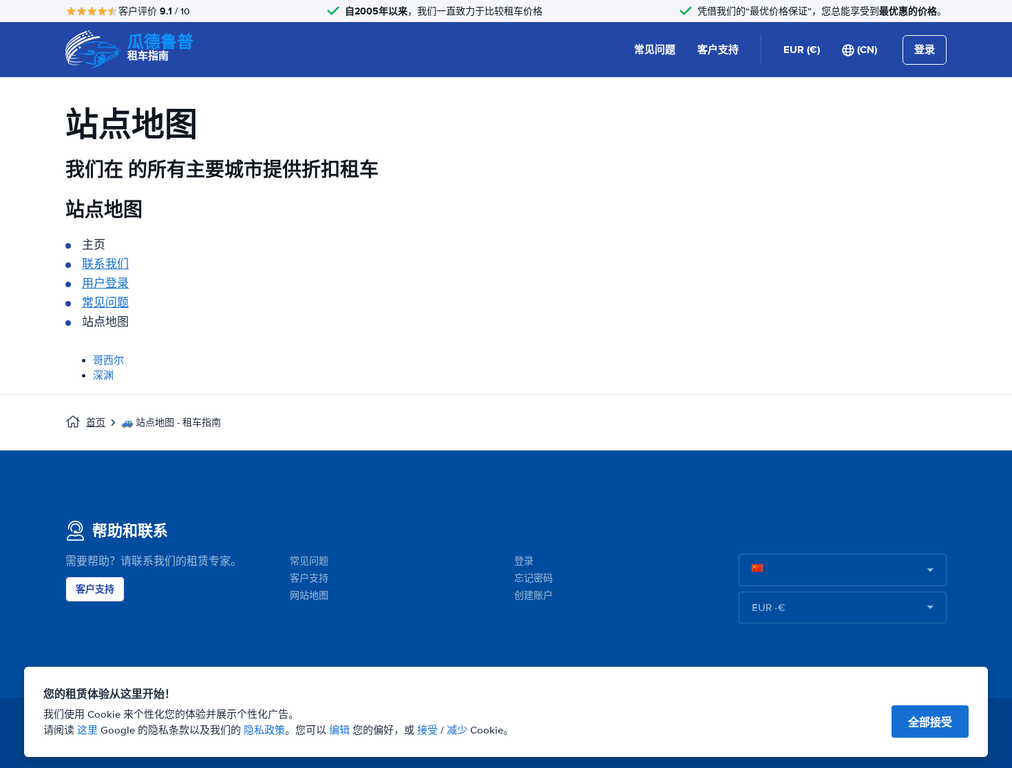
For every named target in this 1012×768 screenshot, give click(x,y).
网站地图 (309, 595)
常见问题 (654, 49)
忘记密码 (533, 578)
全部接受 (930, 722)
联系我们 (105, 264)
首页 (95, 422)
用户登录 (105, 283)
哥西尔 (108, 360)
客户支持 (718, 49)
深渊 (103, 375)
